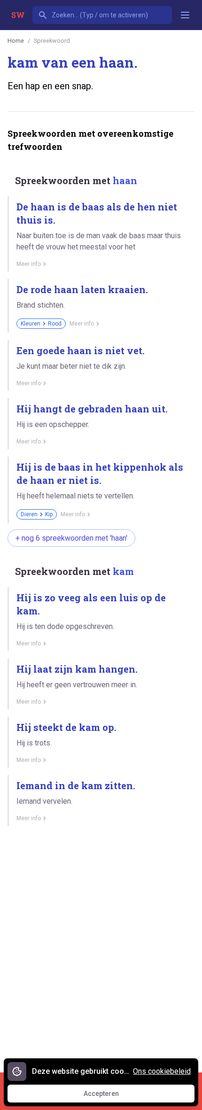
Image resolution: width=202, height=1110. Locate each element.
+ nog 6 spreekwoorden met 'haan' (71, 538)
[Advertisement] (101, 946)
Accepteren (110, 1096)
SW (18, 15)
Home (16, 40)
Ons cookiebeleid (162, 1071)
